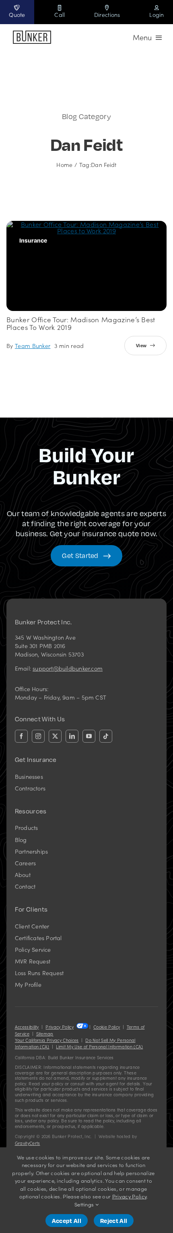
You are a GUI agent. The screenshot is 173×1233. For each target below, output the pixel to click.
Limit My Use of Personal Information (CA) (99, 1047)
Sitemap (45, 1034)
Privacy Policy (59, 1027)
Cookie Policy (106, 1027)
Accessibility (27, 1027)
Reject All (113, 1220)
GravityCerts (27, 1143)
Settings (84, 1204)
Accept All (66, 1220)
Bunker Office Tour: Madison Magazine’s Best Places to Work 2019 (80, 323)
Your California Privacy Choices (47, 1040)
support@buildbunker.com (68, 668)
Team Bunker (33, 346)
